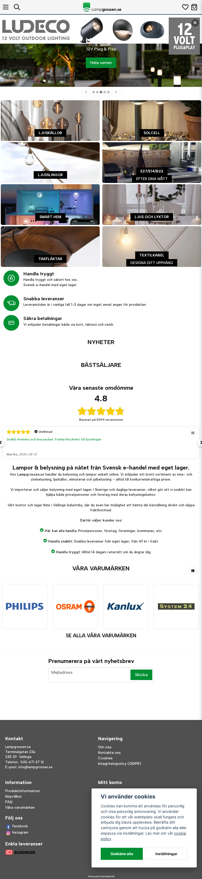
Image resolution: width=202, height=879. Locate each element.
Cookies (105, 758)
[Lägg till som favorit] (185, 7)
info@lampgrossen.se (35, 767)
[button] (195, 23)
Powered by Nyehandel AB (101, 876)
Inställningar (166, 854)
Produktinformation (22, 791)
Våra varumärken (20, 807)
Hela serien (101, 62)
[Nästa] (116, 92)
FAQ (9, 802)
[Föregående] (86, 92)
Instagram (20, 832)
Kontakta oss (109, 752)
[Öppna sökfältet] (17, 7)
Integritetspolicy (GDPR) (119, 763)
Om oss (105, 747)
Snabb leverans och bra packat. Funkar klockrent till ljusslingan (54, 439)
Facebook (20, 826)
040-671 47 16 (32, 762)
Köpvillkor (13, 796)
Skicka (141, 674)
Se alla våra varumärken (101, 636)
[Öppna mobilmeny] (5, 7)
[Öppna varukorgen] (194, 7)
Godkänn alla (121, 854)
